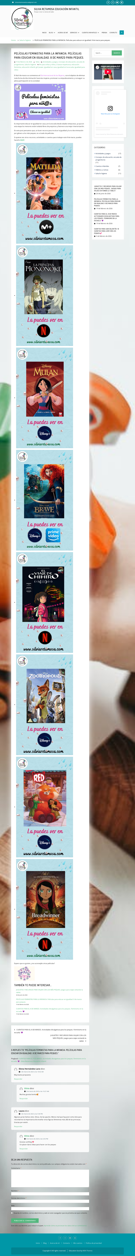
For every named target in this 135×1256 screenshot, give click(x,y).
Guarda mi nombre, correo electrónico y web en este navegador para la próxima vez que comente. (50, 1213)
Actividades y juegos (50, 62)
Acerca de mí (63, 33)
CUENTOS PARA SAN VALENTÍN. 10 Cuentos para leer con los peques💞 (106, 231)
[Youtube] (70, 1238)
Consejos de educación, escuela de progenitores (108, 158)
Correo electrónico (18, 1198)
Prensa (104, 33)
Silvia (37, 62)
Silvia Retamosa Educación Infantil (56, 9)
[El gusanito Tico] (75, 1238)
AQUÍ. (22, 140)
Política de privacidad (94, 1243)
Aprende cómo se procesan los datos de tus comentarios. (65, 1226)
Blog (51, 33)
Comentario (16, 1168)
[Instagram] (65, 1238)
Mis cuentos (77, 1243)
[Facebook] (60, 1238)
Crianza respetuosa (63, 64)
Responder (18, 1079)
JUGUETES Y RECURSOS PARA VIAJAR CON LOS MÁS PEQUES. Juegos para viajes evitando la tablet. (108, 188)
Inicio (44, 33)
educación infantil (28, 67)
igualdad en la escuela (65, 67)
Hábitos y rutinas (102, 170)
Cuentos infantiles (89, 33)
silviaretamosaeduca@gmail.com (26, 2)
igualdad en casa (50, 67)
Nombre (15, 1191)
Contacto (113, 33)
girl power (39, 67)
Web (13, 1206)
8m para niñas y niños (47, 64)
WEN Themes (88, 1251)
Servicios (73, 33)
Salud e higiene (30, 64)
